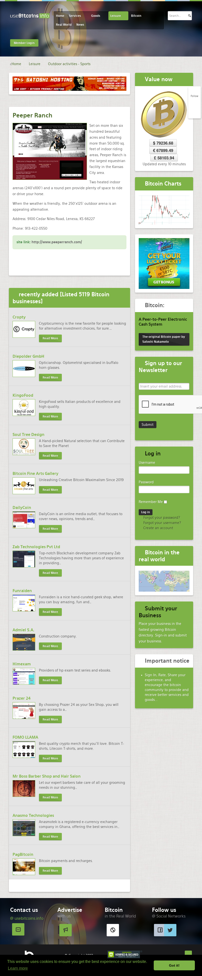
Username (147, 463)
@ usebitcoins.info (26, 918)
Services (75, 16)
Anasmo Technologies (33, 815)
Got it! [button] (174, 965)
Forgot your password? (161, 518)
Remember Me (151, 502)
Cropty (19, 317)
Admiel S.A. (23, 630)
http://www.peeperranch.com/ (57, 242)
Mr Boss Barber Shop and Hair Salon (47, 776)
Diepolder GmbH (28, 356)
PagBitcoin (23, 854)
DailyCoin (22, 507)
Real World (64, 24)
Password (146, 482)
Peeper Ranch (32, 115)
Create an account (157, 528)
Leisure (115, 16)
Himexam (22, 664)
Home (60, 16)
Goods (95, 16)
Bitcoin (136, 16)
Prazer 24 (22, 698)
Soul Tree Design (28, 434)
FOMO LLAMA (25, 737)
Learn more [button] (18, 968)
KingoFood (23, 395)
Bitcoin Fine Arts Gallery (35, 473)
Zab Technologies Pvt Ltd (36, 546)
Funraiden (22, 590)
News (80, 24)
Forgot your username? (161, 523)
